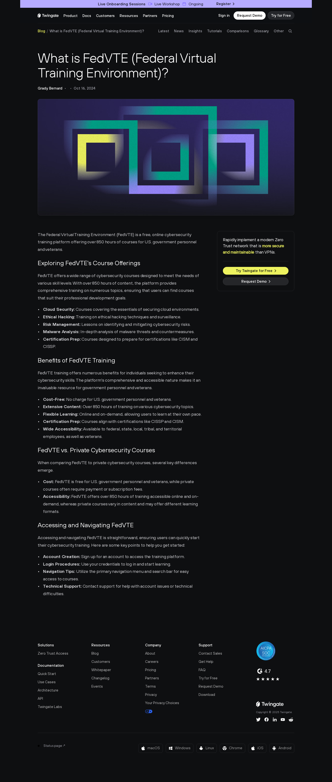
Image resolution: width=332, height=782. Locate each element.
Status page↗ (55, 746)
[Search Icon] (290, 31)
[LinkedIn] (275, 719)
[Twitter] (258, 719)
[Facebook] (266, 719)
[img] (48, 15)
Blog (41, 31)
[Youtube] (283, 719)
